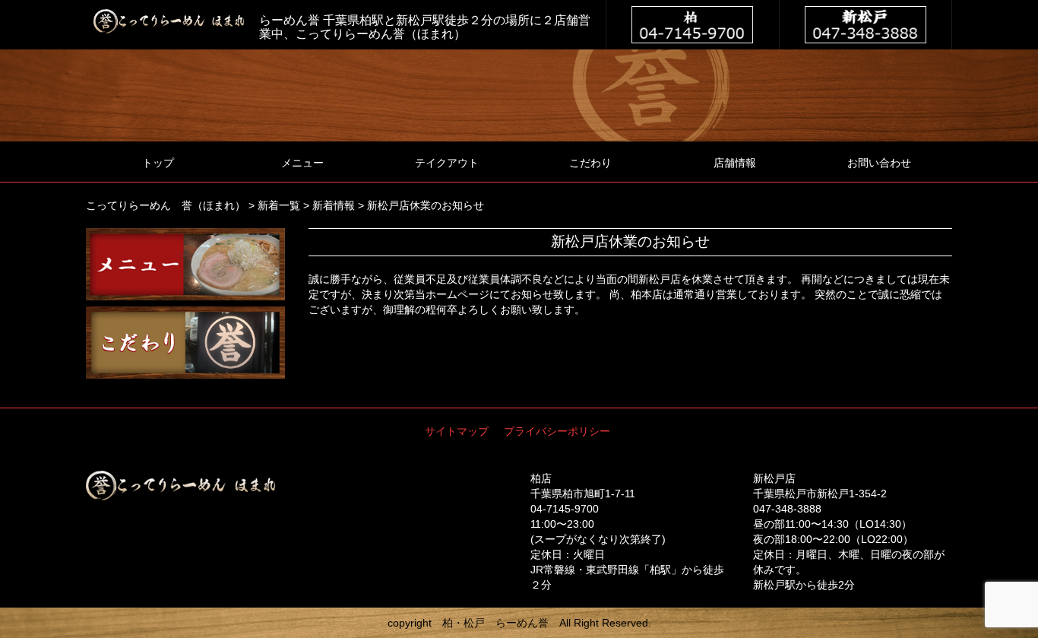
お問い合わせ (879, 163)
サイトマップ (457, 431)
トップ (158, 163)
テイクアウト (447, 163)
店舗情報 (735, 163)
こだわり (590, 163)
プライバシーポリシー (557, 431)
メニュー (302, 163)
